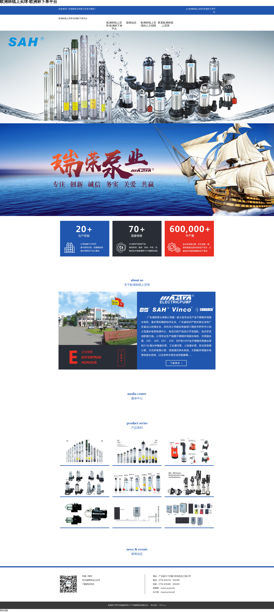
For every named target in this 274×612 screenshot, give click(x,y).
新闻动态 (131, 22)
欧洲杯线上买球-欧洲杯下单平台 (73, 18)
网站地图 (4, 610)
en (187, 9)
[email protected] (168, 588)
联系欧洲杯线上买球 (165, 24)
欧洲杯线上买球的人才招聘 (148, 24)
